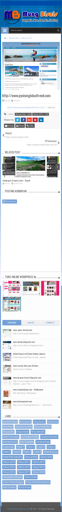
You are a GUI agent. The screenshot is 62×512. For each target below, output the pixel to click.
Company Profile (29, 437)
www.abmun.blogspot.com (24, 341)
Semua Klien (21, 114)
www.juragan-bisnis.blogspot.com (27, 377)
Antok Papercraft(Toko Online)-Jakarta (29, 353)
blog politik (8, 431)
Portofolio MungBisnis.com (18, 509)
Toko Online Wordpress (38, 482)
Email (10, 125)
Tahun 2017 (24, 472)
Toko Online (31, 477)
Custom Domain (49, 437)
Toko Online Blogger (13, 482)
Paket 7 (27, 452)
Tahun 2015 (39, 467)
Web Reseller (9, 487)
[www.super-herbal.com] (7, 333)
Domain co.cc (10, 442)
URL (31, 125)
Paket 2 (30, 447)
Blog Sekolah (38, 431)
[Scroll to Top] (58, 506)
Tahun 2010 (38, 114)
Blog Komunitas (24, 426)
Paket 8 (37, 452)
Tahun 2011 (24, 462)
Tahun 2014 (24, 467)
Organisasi (8, 447)
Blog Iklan (8, 426)
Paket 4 (51, 447)
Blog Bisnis (39, 421)
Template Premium (12, 477)
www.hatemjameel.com (22, 401)
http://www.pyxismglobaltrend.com (25, 107)
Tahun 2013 (9, 467)
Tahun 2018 (39, 472)
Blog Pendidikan (43, 426)
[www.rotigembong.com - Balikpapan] (7, 393)
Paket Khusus (51, 452)
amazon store (10, 421)
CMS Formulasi (11, 437)
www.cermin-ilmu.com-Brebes (25, 365)
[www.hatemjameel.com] (7, 405)
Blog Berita (25, 421)
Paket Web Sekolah (12, 457)
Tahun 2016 (9, 472)
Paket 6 (17, 452)
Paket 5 (6, 452)
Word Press (25, 487)
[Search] (58, 30)
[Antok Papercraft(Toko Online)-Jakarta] (7, 357)
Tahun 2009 (46, 457)
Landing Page (43, 442)
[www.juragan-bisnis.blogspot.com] (7, 381)
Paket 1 (20, 447)
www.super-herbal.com (22, 330)
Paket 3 (41, 447)
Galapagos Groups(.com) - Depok (16, 180)
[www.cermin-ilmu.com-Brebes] (7, 369)
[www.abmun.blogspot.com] (7, 345)
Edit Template (26, 442)
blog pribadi (22, 431)
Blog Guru (53, 421)
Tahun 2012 (39, 462)
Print (21, 125)
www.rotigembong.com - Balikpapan (28, 389)
